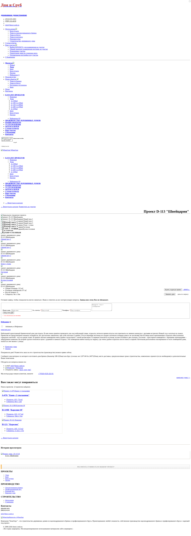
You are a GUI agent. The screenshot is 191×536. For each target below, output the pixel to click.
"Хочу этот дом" (25, 370)
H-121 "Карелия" (10, 424)
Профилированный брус (13, 489)
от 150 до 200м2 (17, 105)
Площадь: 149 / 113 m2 (14, 429)
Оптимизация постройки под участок (24, 55)
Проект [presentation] (8, 349)
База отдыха (14, 31)
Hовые (12, 65)
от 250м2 (14, 109)
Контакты (9, 91)
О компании (9, 502)
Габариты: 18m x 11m (14, 416)
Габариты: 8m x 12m (14, 402)
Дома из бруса (15, 35)
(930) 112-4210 (10, 21)
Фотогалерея (10, 29)
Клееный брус (10, 491)
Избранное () (14, 75)
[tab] (97, 347)
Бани (11, 69)
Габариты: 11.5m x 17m (15, 431)
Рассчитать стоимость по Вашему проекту (95, 467)
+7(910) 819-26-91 (45, 374)
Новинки (13, 97)
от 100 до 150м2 (17, 103)
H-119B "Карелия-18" (12, 410)
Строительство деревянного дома (22, 41)
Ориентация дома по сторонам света (23, 53)
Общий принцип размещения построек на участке (29, 49)
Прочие (12, 73)
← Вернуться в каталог (14, 203)
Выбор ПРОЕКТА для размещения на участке (27, 47)
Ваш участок (10, 45)
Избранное (15, 118)
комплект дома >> (183, 378)
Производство (15, 39)
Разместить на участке (27, 207)
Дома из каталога (16, 37)
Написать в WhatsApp (16, 517)
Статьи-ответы (10, 43)
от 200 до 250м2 (17, 107)
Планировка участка (17, 51)
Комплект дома (10, 493)
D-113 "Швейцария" (12, 456)
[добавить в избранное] (190, 1)
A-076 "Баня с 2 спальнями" (16, 395)
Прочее (7, 480)
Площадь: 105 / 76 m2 (14, 400)
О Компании (10, 57)
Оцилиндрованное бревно (14, 488)
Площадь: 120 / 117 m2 (14, 414)
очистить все (6, 330)
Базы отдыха (9, 478)
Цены (7, 89)
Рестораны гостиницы (18, 85)
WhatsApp (14, 150)
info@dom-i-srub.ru (12, 25)
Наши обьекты (11, 79)
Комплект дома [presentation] (11, 347)
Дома (12, 99)
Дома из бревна (15, 81)
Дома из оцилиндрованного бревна (23, 33)
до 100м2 (14, 101)
